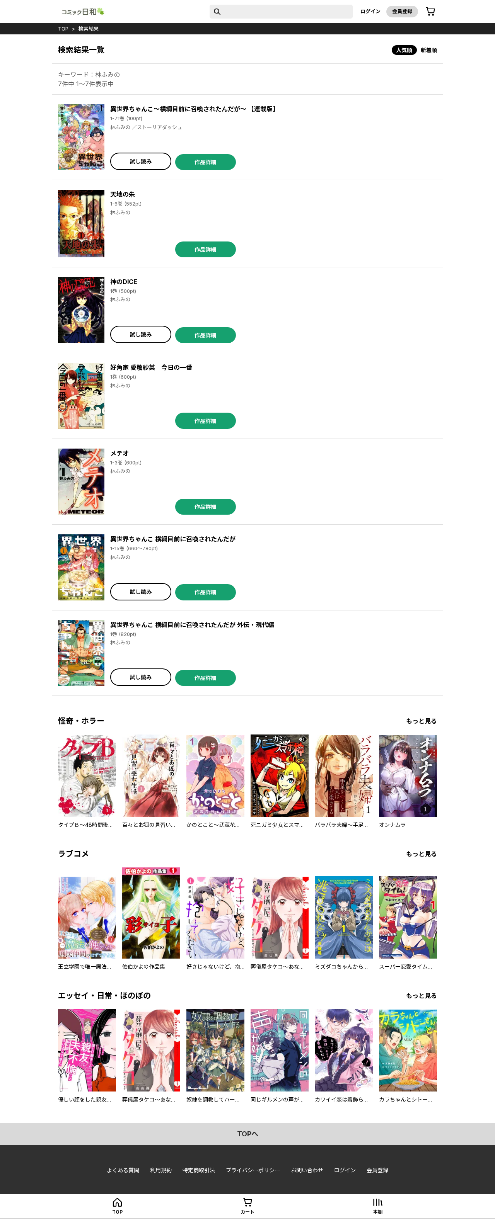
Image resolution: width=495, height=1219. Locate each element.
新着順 (429, 50)
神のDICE (123, 282)
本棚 (377, 1212)
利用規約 (161, 1170)
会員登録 (402, 11)
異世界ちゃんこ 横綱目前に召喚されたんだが (173, 539)
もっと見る (421, 721)
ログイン (370, 11)
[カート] (430, 11)
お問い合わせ (307, 1170)
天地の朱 (122, 194)
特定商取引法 (199, 1170)
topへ (247, 1134)
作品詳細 (205, 162)
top (63, 29)
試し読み (141, 161)
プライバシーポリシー (253, 1170)
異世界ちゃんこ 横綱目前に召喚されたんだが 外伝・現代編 (192, 625)
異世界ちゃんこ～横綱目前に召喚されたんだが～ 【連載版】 (194, 109)
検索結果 (89, 29)
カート (247, 1212)
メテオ (119, 453)
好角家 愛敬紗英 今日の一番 (151, 367)
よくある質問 (123, 1170)
